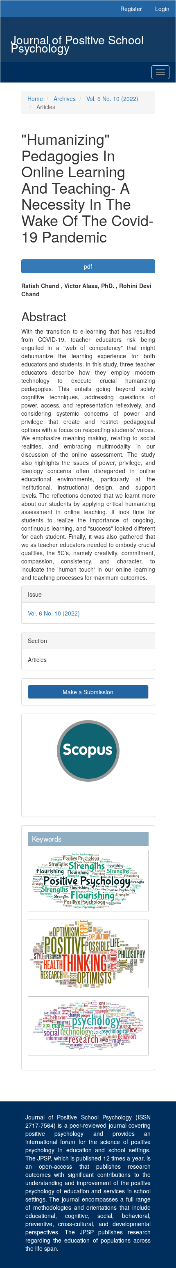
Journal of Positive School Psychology (77, 40)
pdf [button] (88, 266)
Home (35, 98)
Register (131, 9)
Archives (65, 98)
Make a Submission (88, 692)
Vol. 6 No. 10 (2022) (112, 98)
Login (162, 9)
